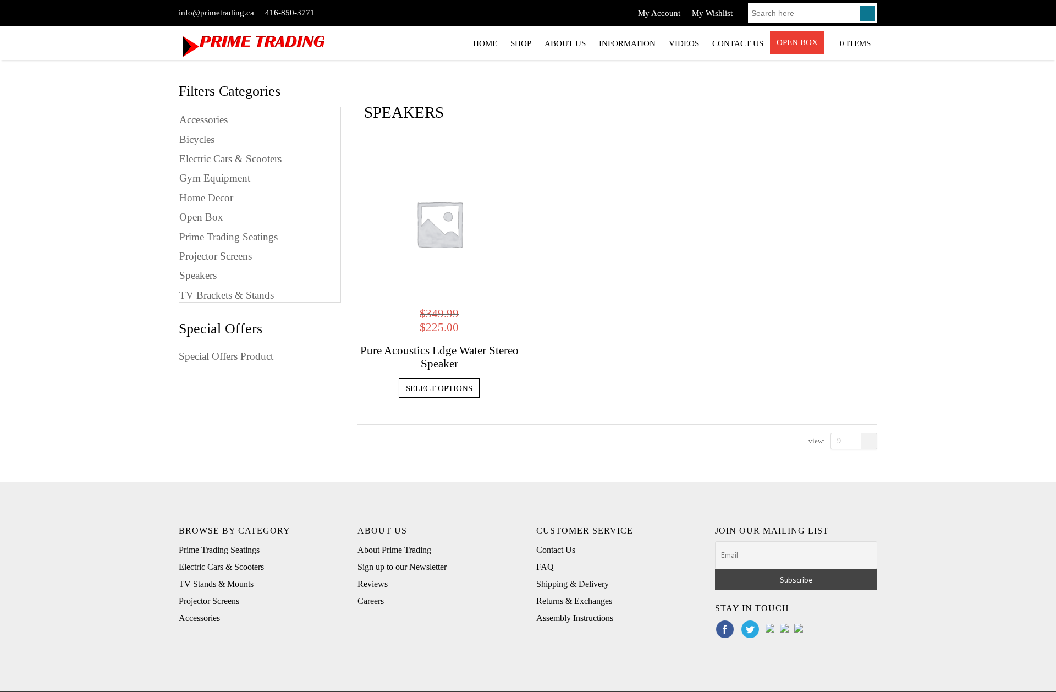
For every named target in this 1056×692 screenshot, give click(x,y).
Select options (439, 388)
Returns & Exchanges (574, 601)
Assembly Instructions (574, 618)
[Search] (867, 13)
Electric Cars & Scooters (230, 158)
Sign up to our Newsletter (402, 567)
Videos (684, 43)
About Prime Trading (394, 549)
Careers (371, 601)
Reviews (373, 584)
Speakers (198, 275)
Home (485, 43)
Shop (520, 43)
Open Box (797, 42)
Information (627, 43)
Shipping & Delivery (572, 584)
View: (817, 441)
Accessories (203, 119)
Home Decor (206, 198)
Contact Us (737, 43)
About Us (565, 43)
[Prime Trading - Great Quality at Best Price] (253, 41)
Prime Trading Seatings (228, 237)
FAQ (545, 567)
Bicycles (197, 139)
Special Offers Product (226, 356)
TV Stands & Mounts (216, 584)
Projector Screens (215, 256)
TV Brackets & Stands (226, 295)
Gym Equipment (214, 178)
